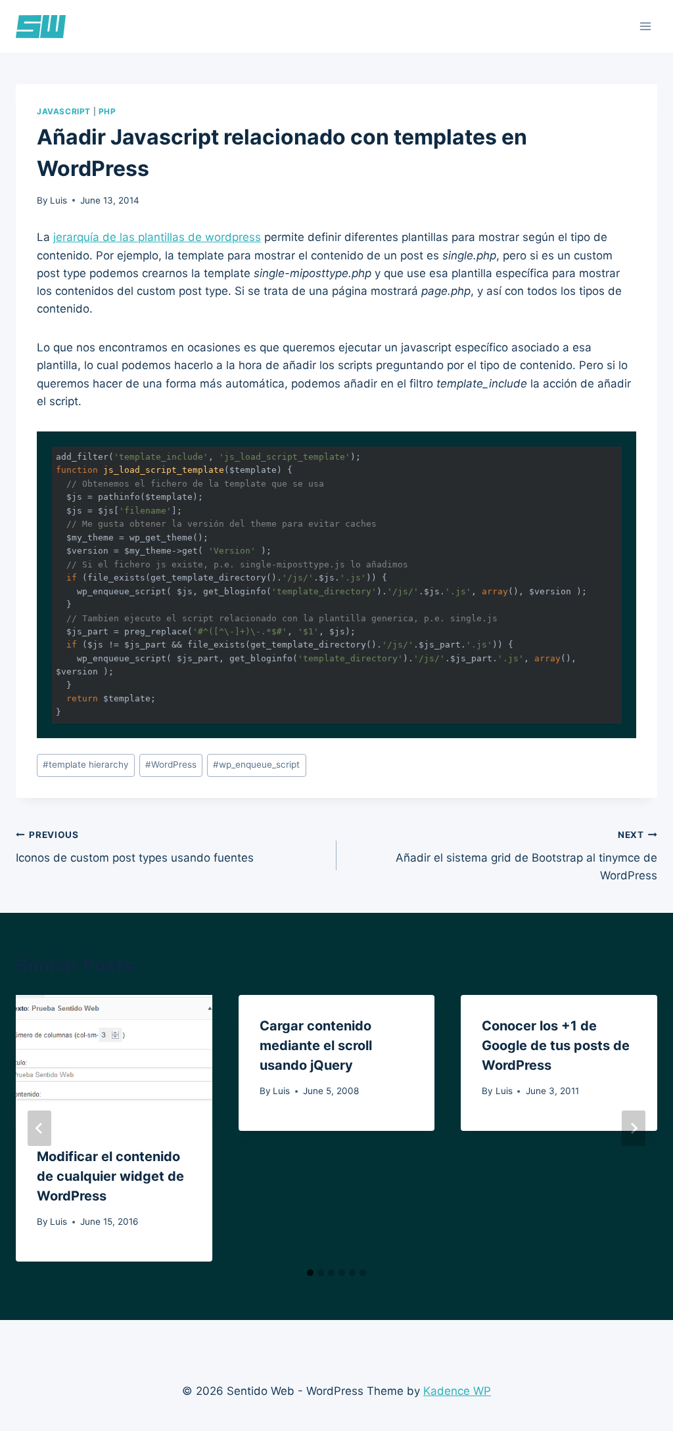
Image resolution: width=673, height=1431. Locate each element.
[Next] (633, 1128)
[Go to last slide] (39, 1128)
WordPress (171, 764)
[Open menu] (645, 26)
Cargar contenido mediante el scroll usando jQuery (316, 1045)
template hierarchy (86, 764)
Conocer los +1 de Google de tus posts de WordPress (556, 1045)
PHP (107, 111)
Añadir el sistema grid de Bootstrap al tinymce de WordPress (526, 855)
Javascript (64, 111)
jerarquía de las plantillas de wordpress (157, 237)
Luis (58, 200)
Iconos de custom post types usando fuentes (135, 846)
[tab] (310, 1272)
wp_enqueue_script (256, 764)
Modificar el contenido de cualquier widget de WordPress (110, 1176)
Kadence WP (457, 1391)
